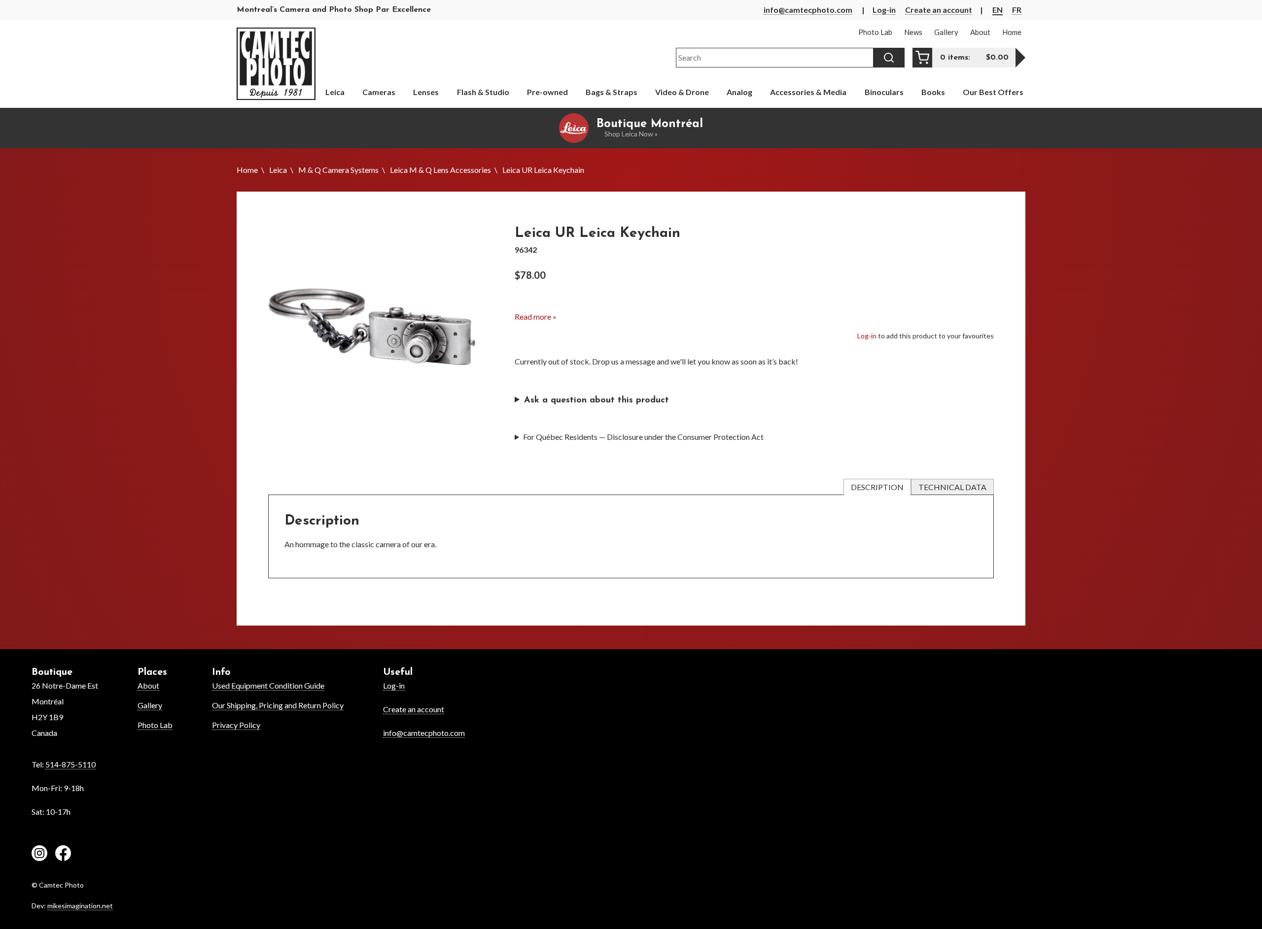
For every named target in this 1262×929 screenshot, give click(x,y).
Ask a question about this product (596, 400)
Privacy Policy (236, 725)
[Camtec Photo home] (276, 64)
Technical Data (952, 487)
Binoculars (884, 92)
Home (247, 169)
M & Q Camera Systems (338, 169)
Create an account (938, 9)
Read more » (536, 316)
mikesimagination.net (80, 905)
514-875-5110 (70, 764)
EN (997, 9)
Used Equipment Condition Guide (268, 685)
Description (877, 487)
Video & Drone (682, 92)
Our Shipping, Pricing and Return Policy (278, 705)
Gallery (150, 705)
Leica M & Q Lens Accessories (440, 169)
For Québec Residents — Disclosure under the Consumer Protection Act (643, 436)
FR (1016, 9)
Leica (278, 169)
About (148, 685)
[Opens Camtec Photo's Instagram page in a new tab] (39, 854)
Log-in (884, 9)
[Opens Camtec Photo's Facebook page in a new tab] (63, 854)
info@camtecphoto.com (808, 9)
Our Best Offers (993, 92)
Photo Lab (155, 725)
